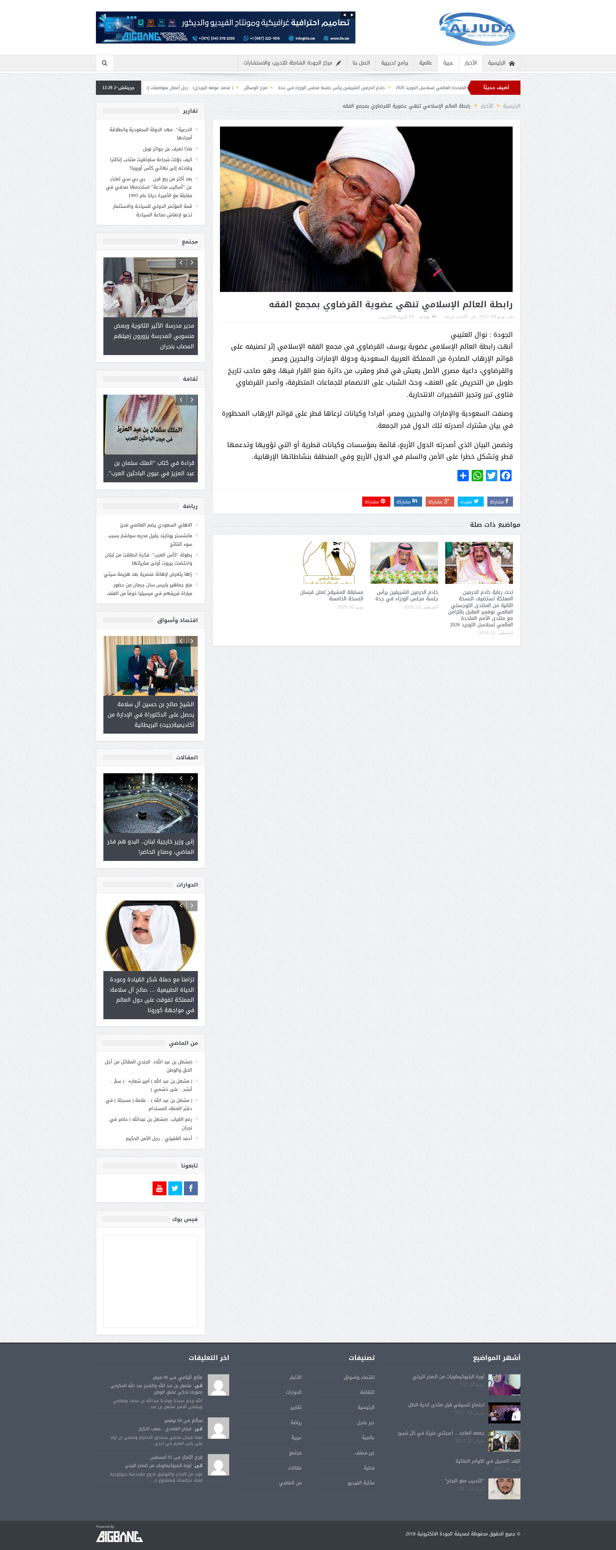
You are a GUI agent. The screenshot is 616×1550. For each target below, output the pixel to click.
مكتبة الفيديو (361, 1462)
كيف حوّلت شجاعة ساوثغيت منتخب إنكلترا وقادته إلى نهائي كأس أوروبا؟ (151, 163)
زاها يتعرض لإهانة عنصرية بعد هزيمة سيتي (148, 564)
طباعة (424, 316)
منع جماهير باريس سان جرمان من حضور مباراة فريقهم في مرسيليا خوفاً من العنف (149, 578)
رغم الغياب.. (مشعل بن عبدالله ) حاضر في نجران (150, 1102)
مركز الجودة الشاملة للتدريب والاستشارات (287, 63)
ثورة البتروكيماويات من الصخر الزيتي (448, 1355)
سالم (197, 1400)
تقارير (296, 1386)
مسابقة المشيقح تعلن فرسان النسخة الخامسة (331, 595)
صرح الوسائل (328, 88)
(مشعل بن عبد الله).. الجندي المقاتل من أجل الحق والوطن (148, 1045)
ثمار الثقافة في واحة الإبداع (161, 88)
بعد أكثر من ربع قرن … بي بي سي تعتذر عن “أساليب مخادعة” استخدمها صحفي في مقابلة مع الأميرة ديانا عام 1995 (149, 187)
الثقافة (367, 1371)
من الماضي (290, 1462)
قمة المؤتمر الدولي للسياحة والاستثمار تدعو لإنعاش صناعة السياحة (152, 210)
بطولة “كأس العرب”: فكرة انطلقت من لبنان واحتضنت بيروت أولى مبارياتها (148, 549)
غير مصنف (365, 1432)
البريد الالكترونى (392, 316)
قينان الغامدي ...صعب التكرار (165, 1408)
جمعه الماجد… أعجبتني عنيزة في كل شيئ (441, 1412)
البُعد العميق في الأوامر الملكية (488, 1440)
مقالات (295, 1447)
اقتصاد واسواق (359, 1356)
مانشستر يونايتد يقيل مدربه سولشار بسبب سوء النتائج (150, 529)
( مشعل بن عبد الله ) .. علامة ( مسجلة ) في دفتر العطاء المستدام (149, 1083)
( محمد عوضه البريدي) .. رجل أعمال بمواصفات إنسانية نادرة (251, 88)
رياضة (296, 1401)
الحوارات (294, 1371)
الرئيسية (496, 63)
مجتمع (295, 1432)
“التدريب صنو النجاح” (464, 1460)
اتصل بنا (361, 63)
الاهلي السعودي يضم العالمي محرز (156, 514)
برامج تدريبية (394, 63)
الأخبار (470, 63)
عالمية (425, 63)
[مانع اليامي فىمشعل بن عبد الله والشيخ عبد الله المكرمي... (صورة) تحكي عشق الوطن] (218, 1364)
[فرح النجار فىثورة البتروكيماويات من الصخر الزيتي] (218, 1444)
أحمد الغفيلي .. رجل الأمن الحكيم (159, 1117)
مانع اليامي (190, 1356)
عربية (448, 63)
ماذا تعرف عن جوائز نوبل (167, 148)
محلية (369, 1447)
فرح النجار (192, 1436)
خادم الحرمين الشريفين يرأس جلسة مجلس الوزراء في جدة (403, 88)
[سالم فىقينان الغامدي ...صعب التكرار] (218, 1407)
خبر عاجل (366, 1401)
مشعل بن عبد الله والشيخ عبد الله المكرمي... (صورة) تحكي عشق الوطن (154, 1368)
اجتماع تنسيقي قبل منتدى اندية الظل (446, 1384)
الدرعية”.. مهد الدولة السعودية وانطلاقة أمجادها (150, 133)
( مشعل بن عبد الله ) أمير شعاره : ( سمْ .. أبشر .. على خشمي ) (151, 1064)
